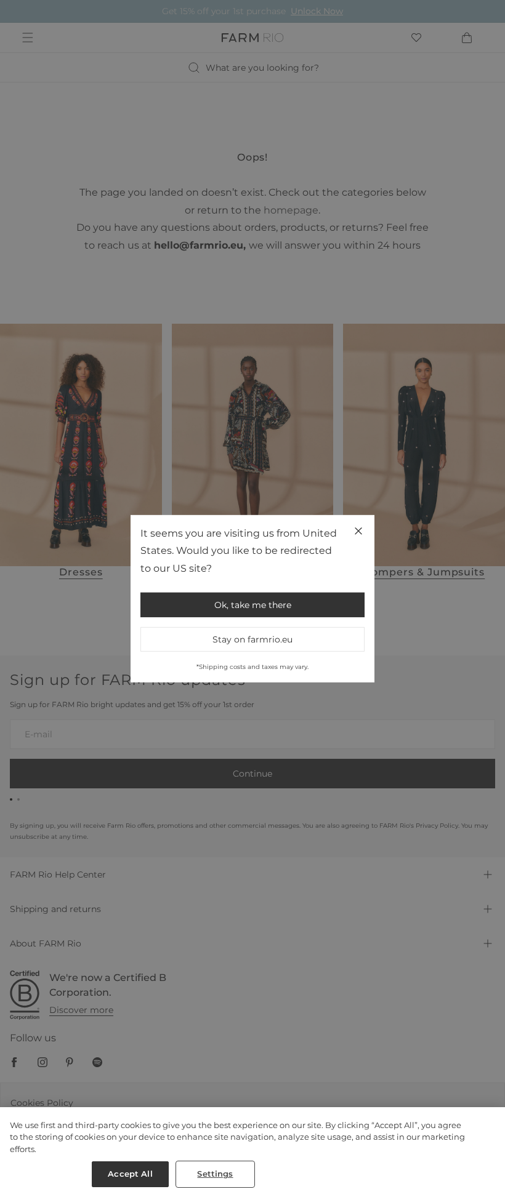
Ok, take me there (252, 605)
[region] (252, 1152)
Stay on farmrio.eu (252, 639)
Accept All (130, 1174)
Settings (215, 1174)
